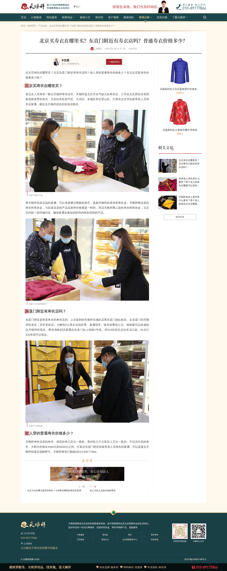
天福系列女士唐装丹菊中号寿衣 (180, 130)
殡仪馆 (99, 17)
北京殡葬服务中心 (129, 539)
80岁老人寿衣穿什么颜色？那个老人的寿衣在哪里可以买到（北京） (189, 182)
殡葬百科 (144, 17)
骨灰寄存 (154, 535)
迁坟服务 (80, 539)
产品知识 (42, 26)
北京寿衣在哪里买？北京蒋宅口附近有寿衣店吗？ (189, 163)
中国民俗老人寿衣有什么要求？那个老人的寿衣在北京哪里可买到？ (189, 201)
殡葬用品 (67, 17)
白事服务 (36, 17)
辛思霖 (65, 60)
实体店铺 (162, 17)
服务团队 (129, 17)
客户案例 (113, 17)
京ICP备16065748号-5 (195, 559)
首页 (23, 17)
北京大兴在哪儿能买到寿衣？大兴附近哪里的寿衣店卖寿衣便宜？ (56, 490)
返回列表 (180, 217)
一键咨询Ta (114, 62)
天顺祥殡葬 (28, 559)
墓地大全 (85, 17)
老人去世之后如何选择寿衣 (103, 490)
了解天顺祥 (178, 17)
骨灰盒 (105, 535)
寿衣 (130, 535)
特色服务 (51, 17)
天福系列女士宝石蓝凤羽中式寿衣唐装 (180, 89)
